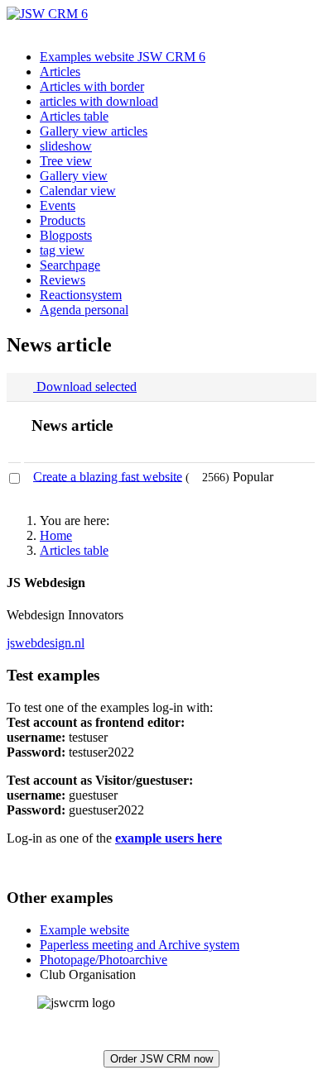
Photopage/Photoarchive (103, 960)
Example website (84, 930)
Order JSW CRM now (161, 1059)
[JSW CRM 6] (47, 14)
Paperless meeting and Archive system (139, 945)
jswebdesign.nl (45, 643)
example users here (168, 838)
